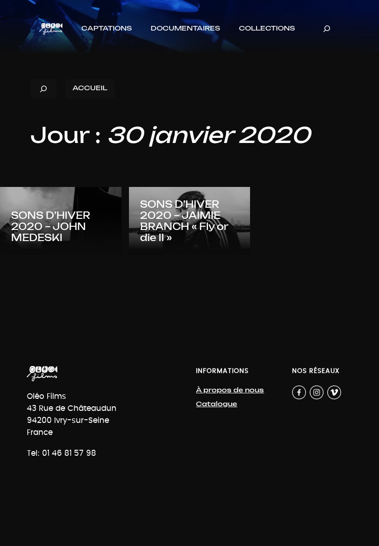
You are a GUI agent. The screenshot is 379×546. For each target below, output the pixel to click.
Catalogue (216, 404)
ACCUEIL (90, 88)
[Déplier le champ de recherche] (327, 29)
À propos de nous (230, 390)
